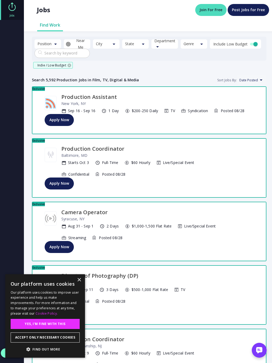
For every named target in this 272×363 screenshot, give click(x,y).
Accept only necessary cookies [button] (45, 337)
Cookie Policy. (47, 313)
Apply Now (59, 119)
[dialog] (45, 316)
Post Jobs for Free (248, 9)
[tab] (12, 10)
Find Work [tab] (50, 25)
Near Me (80, 44)
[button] (53, 65)
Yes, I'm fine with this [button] (45, 324)
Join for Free (210, 9)
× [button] (79, 280)
